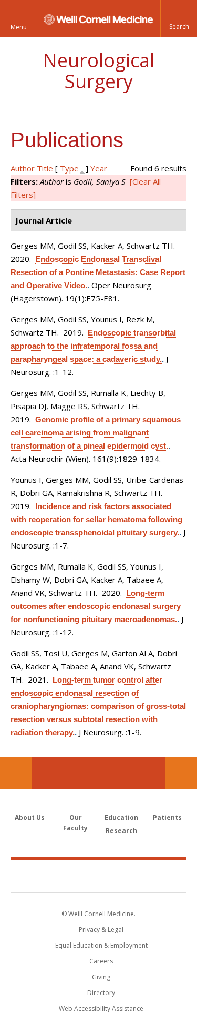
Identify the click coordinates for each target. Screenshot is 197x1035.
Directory (101, 992)
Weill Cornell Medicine (98, 875)
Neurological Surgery (98, 70)
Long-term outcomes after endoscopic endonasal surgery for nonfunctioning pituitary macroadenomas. (96, 606)
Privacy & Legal (101, 929)
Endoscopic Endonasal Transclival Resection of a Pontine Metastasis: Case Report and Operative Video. (98, 272)
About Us (30, 817)
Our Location (16, 773)
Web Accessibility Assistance (101, 1008)
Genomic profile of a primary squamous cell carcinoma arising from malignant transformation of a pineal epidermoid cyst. (96, 432)
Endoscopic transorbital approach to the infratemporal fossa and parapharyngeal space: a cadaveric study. (93, 345)
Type (69, 168)
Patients (167, 817)
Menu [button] (19, 27)
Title (45, 168)
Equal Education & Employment (101, 945)
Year (98, 168)
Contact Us (181, 773)
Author (23, 168)
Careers (101, 961)
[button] (178, 18)
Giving (101, 976)
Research (121, 830)
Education (121, 817)
